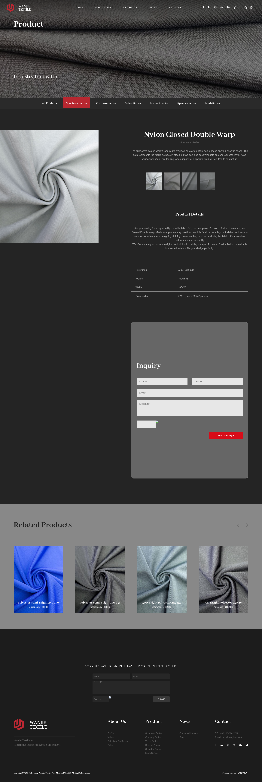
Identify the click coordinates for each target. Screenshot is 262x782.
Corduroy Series (106, 103)
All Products (49, 103)
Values (111, 737)
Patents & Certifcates (118, 741)
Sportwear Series (76, 103)
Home (79, 7)
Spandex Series (186, 103)
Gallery (111, 745)
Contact (176, 7)
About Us (103, 7)
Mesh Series (212, 103)
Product (130, 7)
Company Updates (188, 733)
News (153, 7)
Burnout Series (159, 103)
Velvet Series (133, 103)
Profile (111, 733)
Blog (181, 737)
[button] (238, 525)
